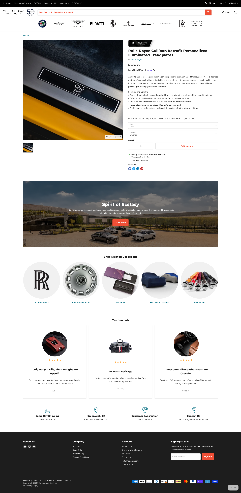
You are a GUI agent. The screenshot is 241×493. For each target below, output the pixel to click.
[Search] (208, 12)
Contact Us (48, 3)
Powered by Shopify (30, 486)
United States (228, 3)
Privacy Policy (78, 453)
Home (26, 35)
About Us (76, 446)
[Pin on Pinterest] (141, 168)
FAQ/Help (37, 3)
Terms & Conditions (81, 457)
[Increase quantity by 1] (150, 146)
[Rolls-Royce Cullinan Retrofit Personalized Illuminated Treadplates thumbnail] (28, 147)
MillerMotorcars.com (61, 3)
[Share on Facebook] (129, 168)
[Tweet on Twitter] (133, 168)
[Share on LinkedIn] (137, 168)
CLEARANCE (77, 3)
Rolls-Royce (136, 59)
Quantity (131, 140)
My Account (7, 3)
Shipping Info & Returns (22, 3)
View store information (139, 160)
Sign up (208, 456)
